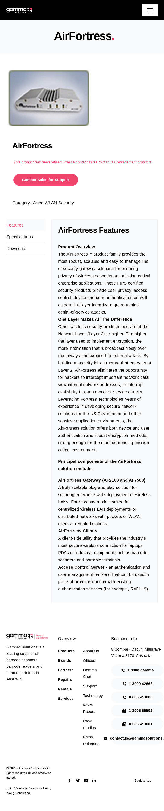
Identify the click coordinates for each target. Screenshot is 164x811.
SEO (9, 788)
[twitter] (78, 780)
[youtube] (86, 780)
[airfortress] (82, 98)
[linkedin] (94, 780)
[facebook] (70, 780)
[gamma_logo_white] (19, 10)
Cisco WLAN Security (53, 203)
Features (14, 225)
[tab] (26, 225)
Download (15, 248)
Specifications (19, 236)
